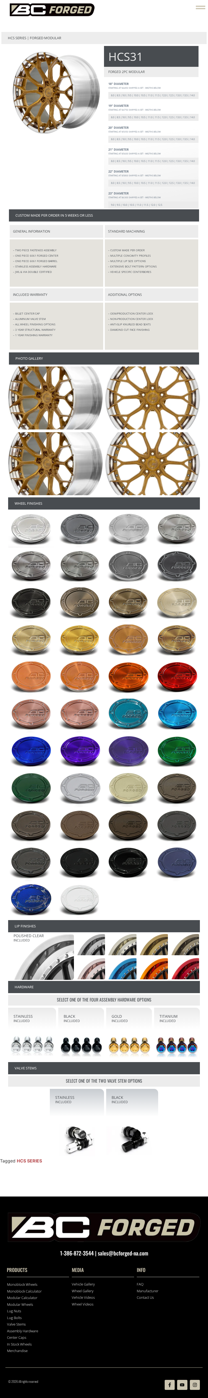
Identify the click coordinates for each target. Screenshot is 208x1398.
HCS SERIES (29, 1161)
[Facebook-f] (170, 1385)
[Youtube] (182, 1385)
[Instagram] (195, 1385)
